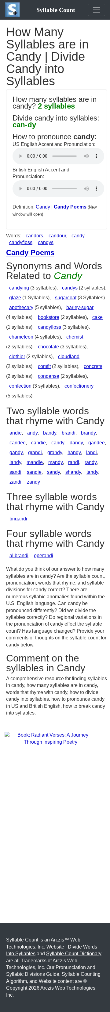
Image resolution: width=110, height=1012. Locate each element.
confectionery (79, 386)
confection (20, 386)
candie (38, 442)
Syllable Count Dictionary (73, 953)
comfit (44, 366)
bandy (49, 432)
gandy (16, 452)
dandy (76, 442)
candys (45, 242)
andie (15, 432)
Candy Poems (70, 206)
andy (32, 432)
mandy (55, 462)
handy (74, 452)
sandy (53, 472)
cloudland (68, 356)
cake (97, 317)
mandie (35, 462)
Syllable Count (55, 9)
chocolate (48, 346)
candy (78, 235)
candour (57, 235)
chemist (74, 336)
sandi (15, 472)
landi (91, 452)
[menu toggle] (96, 10)
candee (17, 442)
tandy (92, 472)
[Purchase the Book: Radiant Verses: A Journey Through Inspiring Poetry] (50, 738)
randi (73, 462)
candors (34, 235)
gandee (96, 442)
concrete (93, 366)
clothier (17, 356)
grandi (35, 452)
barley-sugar (80, 307)
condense (48, 376)
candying (19, 287)
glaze (15, 297)
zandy (33, 482)
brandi (68, 432)
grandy (54, 452)
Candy (43, 206)
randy (91, 462)
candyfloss (20, 242)
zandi (15, 482)
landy (15, 462)
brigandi (18, 518)
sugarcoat (65, 297)
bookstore (48, 317)
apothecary (21, 307)
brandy (88, 432)
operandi (43, 555)
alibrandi (18, 555)
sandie (34, 472)
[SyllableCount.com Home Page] (13, 9)
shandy (73, 472)
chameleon (21, 336)
